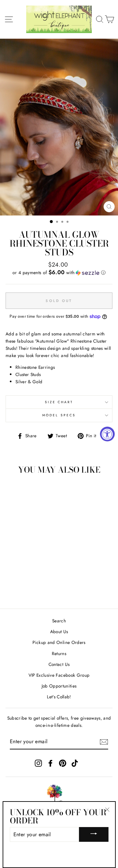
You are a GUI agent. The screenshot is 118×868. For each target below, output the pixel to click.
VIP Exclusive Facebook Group (59, 675)
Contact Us (59, 664)
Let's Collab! (59, 696)
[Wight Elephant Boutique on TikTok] (74, 763)
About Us (59, 631)
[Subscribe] (104, 742)
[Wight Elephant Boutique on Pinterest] (62, 763)
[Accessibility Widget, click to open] (107, 434)
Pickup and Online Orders (58, 642)
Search (59, 620)
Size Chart (59, 402)
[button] (59, 272)
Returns (59, 653)
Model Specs (59, 415)
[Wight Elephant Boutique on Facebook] (50, 763)
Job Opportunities (59, 686)
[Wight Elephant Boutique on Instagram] (38, 763)
